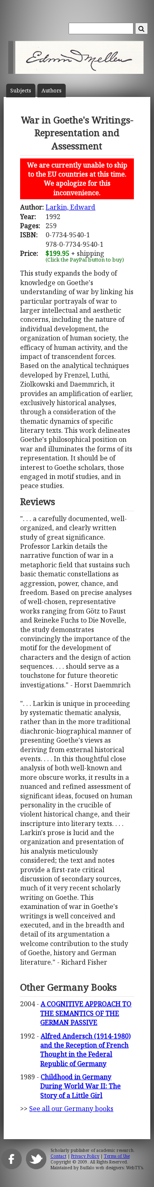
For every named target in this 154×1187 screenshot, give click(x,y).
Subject (20, 90)
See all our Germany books (71, 1108)
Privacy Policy (85, 1156)
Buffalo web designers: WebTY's (111, 1167)
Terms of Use (117, 1156)
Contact (59, 1156)
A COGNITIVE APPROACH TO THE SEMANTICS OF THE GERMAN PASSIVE (85, 1013)
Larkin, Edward (70, 207)
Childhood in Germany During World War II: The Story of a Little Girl (80, 1086)
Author (51, 90)
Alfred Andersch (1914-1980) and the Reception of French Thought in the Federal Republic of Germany (85, 1049)
